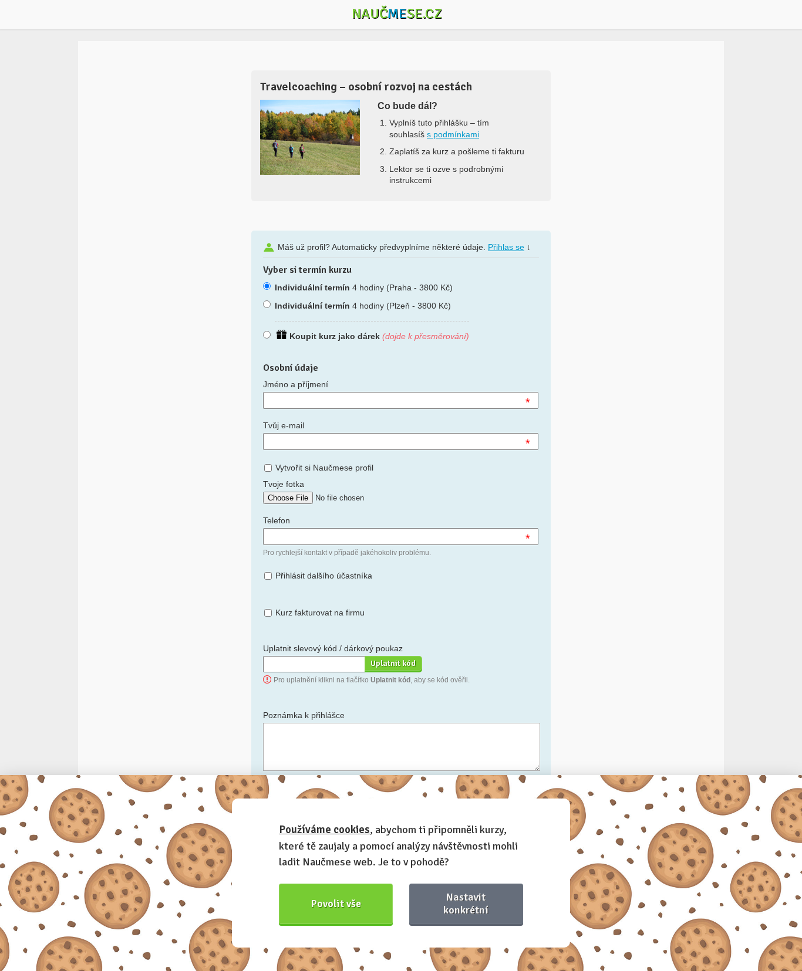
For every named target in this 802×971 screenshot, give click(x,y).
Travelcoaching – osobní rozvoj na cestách (366, 86)
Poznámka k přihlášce (304, 715)
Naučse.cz (397, 13)
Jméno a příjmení (295, 384)
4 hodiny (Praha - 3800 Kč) (364, 287)
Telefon (276, 520)
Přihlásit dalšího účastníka (323, 575)
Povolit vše (336, 903)
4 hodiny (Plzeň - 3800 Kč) (363, 305)
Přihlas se (506, 247)
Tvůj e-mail (283, 425)
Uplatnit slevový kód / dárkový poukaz (333, 648)
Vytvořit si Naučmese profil (324, 467)
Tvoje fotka (283, 484)
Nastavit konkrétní (465, 903)
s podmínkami (453, 134)
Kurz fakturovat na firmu (320, 612)
